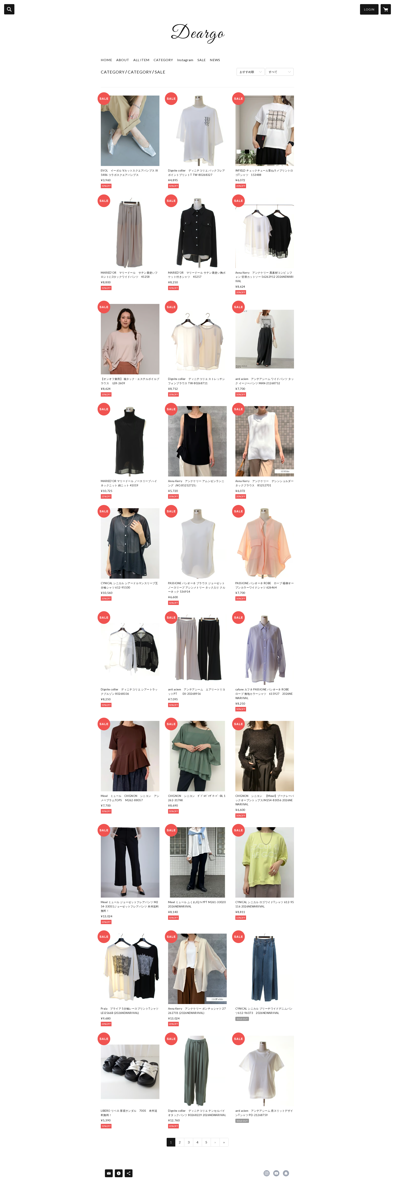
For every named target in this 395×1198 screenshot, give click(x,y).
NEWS (215, 60)
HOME (106, 60)
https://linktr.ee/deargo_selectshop (286, 1173)
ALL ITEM (141, 60)
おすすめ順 (247, 72)
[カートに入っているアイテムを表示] (386, 9)
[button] (369, 9)
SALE (202, 60)
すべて (273, 72)
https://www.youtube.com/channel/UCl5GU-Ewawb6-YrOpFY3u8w (276, 1173)
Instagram (185, 60)
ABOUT (122, 60)
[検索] (9, 9)
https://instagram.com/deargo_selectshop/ (267, 1173)
